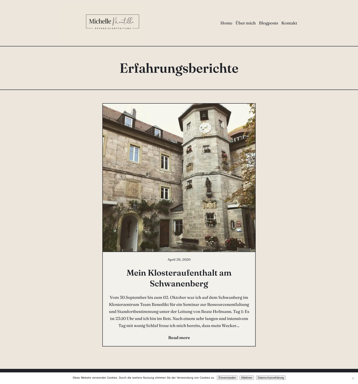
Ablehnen (246, 377)
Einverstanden (227, 377)
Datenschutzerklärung (271, 377)
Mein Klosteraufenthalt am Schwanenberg (179, 278)
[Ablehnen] (353, 378)
